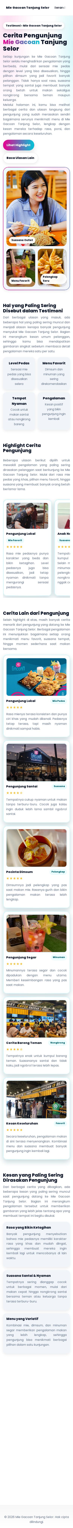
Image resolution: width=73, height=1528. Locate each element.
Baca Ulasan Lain (20, 158)
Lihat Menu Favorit (26, 1480)
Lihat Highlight (19, 145)
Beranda (60, 7)
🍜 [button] (7, 1521)
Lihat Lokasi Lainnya (27, 1493)
